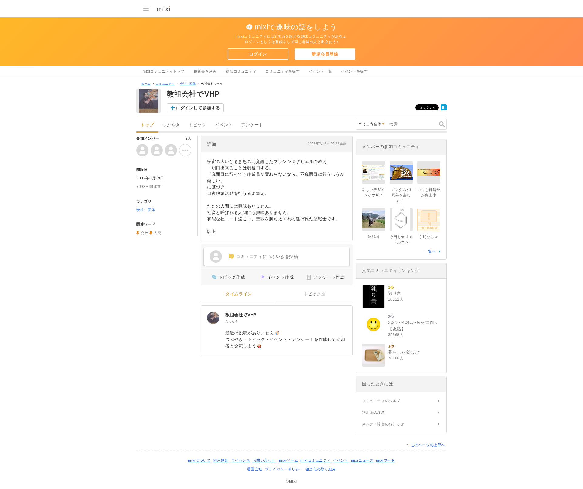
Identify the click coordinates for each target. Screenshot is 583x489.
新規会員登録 (325, 54)
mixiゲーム (288, 460)
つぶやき (171, 125)
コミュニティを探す (282, 71)
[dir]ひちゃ (429, 237)
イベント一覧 (320, 71)
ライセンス (240, 460)
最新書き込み (205, 71)
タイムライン (238, 294)
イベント (224, 125)
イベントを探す (354, 71)
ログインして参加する (198, 107)
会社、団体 (188, 83)
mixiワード (385, 460)
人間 (157, 233)
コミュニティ (165, 83)
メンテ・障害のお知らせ (383, 424)
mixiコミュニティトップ (164, 71)
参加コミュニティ (241, 71)
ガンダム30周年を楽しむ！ (401, 195)
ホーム (146, 83)
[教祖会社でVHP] (213, 318)
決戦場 (373, 237)
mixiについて (199, 460)
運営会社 (254, 469)
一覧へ (430, 251)
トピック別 (315, 294)
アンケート (252, 125)
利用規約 (220, 460)
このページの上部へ (428, 445)
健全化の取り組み (320, 469)
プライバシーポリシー (284, 469)
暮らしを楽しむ (403, 352)
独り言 (394, 293)
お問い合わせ (264, 460)
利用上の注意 (373, 412)
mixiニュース (362, 460)
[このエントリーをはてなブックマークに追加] (444, 109)
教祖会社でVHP (241, 314)
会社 (144, 233)
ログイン (258, 54)
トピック (197, 125)
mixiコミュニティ (315, 460)
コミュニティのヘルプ (381, 401)
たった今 (231, 321)
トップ (147, 125)
